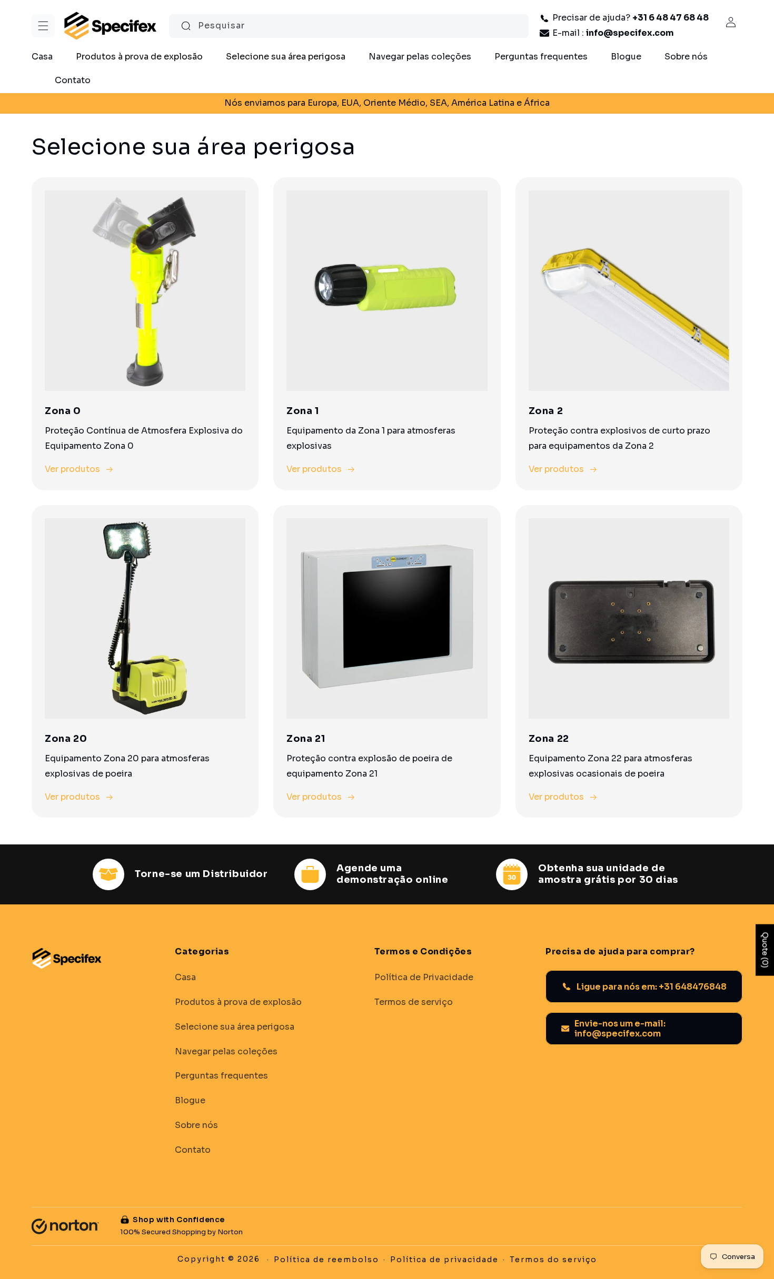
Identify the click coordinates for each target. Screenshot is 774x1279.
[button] (43, 25)
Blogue (190, 1100)
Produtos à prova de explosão (238, 1001)
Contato (193, 1149)
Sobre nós (196, 1125)
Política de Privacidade (423, 977)
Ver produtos (72, 469)
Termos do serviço (553, 1259)
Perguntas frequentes (221, 1076)
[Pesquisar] (185, 25)
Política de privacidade (444, 1259)
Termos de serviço (413, 1001)
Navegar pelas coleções (226, 1051)
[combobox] (349, 26)
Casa (185, 977)
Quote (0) (765, 950)
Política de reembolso (326, 1259)
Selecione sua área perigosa (234, 1026)
